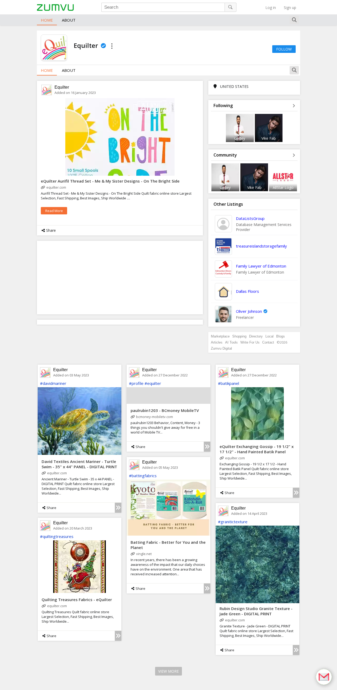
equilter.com (56, 187)
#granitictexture (232, 521)
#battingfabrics (143, 475)
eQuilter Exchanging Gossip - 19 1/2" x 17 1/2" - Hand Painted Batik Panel (257, 449)
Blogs (280, 336)
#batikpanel (228, 383)
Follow (284, 49)
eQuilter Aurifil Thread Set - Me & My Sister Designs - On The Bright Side (110, 181)
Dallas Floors (247, 291)
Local (269, 336)
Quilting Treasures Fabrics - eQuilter (77, 599)
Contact (268, 342)
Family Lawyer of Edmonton (261, 266)
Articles (216, 342)
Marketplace (220, 336)
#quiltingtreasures (56, 536)
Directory (256, 336)
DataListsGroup (250, 218)
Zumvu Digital (221, 348)
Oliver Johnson (249, 311)
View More (168, 671)
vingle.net (144, 553)
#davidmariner (53, 383)
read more (54, 210)
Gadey (239, 138)
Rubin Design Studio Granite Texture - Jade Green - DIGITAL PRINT (256, 611)
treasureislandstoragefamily (261, 246)
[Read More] (118, 508)
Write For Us (250, 342)
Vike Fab (268, 138)
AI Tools (231, 342)
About (69, 20)
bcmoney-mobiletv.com (154, 416)
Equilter (61, 87)
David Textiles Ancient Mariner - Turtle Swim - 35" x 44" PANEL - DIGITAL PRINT (79, 464)
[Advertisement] (120, 277)
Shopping (239, 336)
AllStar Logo (283, 187)
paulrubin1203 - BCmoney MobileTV (165, 410)
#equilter (153, 383)
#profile (136, 383)
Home (47, 20)
